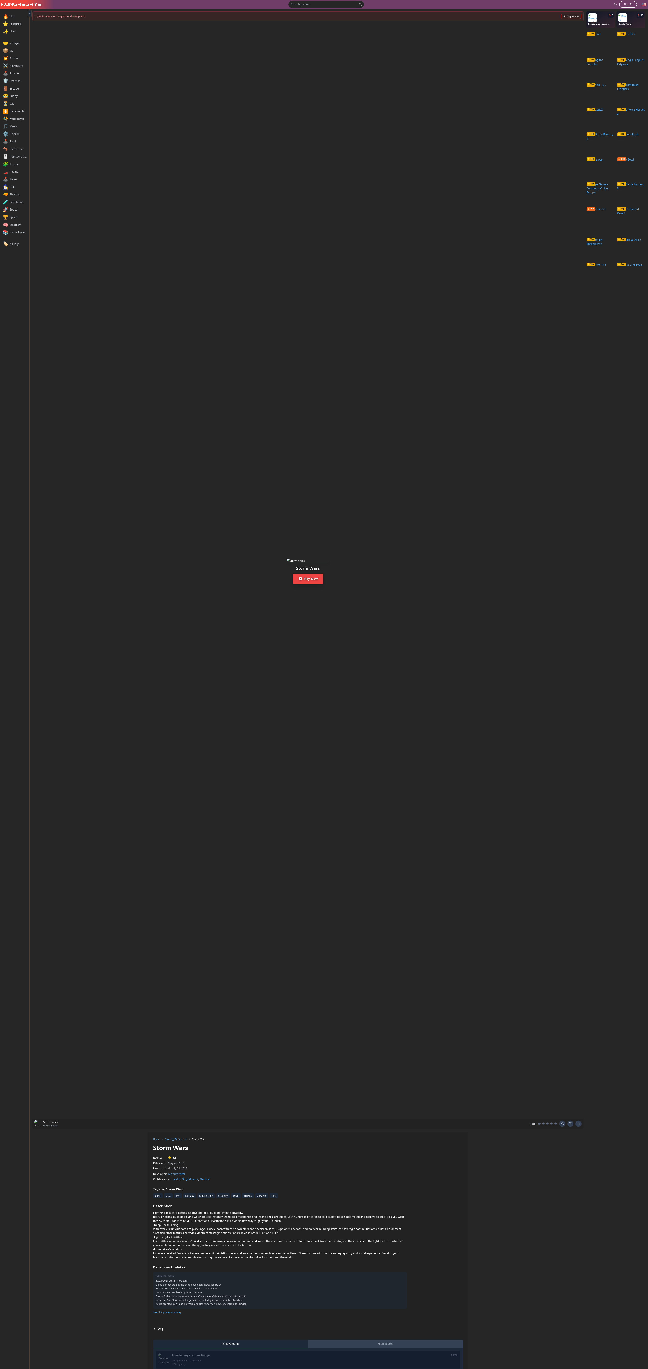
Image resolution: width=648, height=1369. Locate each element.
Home (156, 1139)
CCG (168, 1195)
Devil (236, 1195)
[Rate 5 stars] (555, 1123)
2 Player (261, 1195)
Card (157, 1195)
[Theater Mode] (578, 1124)
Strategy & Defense (176, 1139)
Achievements (230, 1344)
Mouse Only (206, 1195)
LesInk (177, 1179)
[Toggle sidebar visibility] (30, 13)
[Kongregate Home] (20, 4)
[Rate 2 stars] (543, 1123)
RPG (274, 1195)
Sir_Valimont (190, 1179)
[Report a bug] (562, 1124)
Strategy (223, 1195)
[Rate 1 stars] (539, 1123)
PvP (178, 1195)
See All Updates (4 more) (167, 1312)
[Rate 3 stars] (547, 1123)
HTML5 (248, 1195)
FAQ (159, 1329)
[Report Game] (570, 1124)
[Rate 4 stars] (551, 1123)
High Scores (385, 1344)
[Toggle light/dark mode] (615, 4)
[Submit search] (360, 4)
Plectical (205, 1179)
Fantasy (189, 1195)
